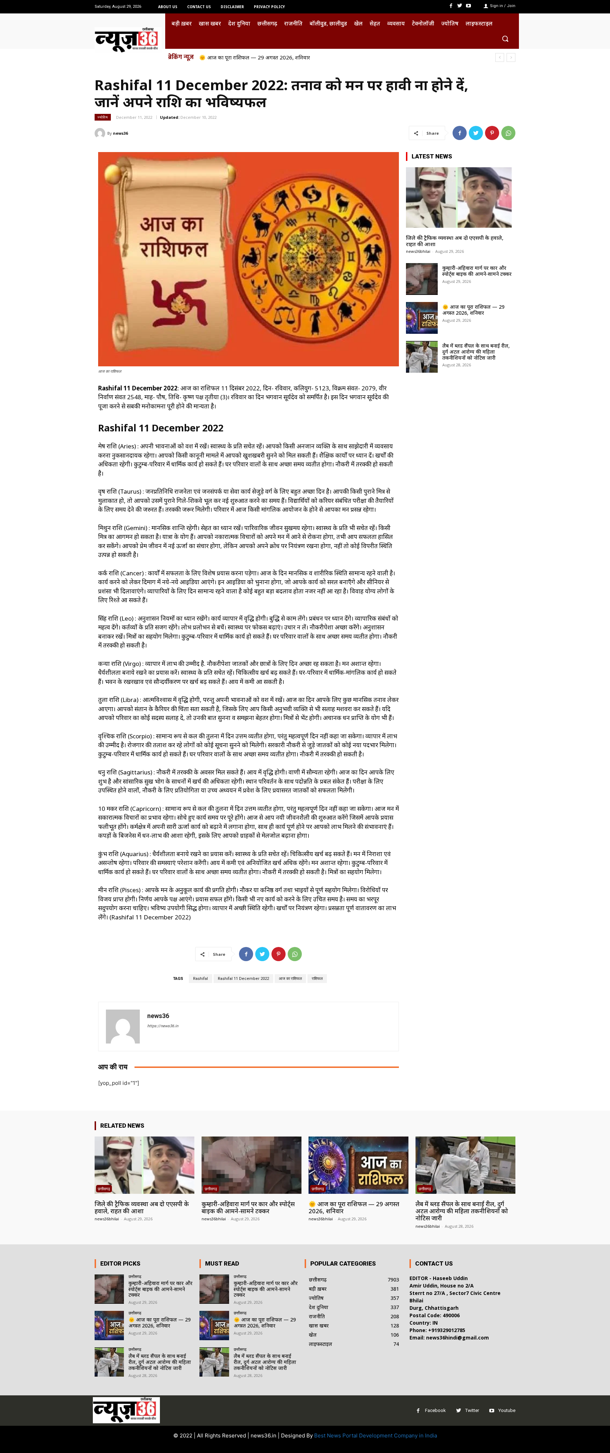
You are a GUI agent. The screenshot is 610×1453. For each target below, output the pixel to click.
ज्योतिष (102, 117)
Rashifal (200, 978)
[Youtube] (468, 5)
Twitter (472, 1410)
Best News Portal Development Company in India (375, 1435)
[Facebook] (450, 5)
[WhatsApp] (508, 133)
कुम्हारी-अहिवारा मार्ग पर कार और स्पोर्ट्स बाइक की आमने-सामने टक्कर (477, 271)
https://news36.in (162, 1026)
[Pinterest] (492, 133)
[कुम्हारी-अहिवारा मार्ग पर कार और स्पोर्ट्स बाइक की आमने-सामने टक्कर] (422, 279)
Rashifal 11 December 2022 (243, 978)
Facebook (435, 1410)
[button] (505, 38)
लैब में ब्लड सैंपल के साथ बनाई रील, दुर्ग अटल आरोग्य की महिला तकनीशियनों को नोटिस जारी (290, 57)
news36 (120, 133)
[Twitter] (459, 5)
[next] (511, 57)
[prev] (499, 57)
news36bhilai (418, 251)
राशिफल (317, 978)
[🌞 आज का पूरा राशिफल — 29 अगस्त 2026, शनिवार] (422, 318)
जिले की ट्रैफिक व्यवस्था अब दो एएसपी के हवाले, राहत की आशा (454, 241)
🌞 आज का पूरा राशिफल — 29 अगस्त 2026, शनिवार (473, 309)
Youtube (506, 1410)
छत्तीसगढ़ (104, 1188)
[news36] (101, 133)
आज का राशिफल (290, 978)
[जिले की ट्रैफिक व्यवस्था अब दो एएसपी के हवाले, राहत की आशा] (459, 197)
